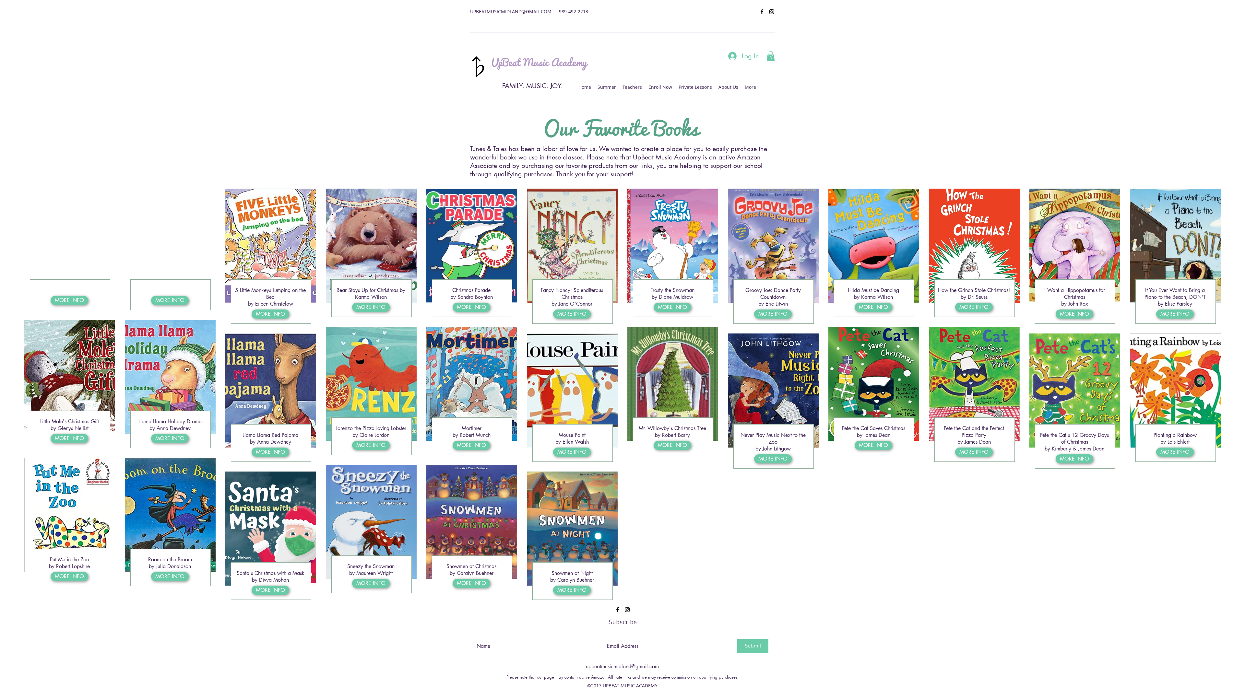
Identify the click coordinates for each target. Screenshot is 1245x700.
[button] (770, 56)
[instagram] (771, 11)
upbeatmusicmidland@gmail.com (622, 666)
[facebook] (762, 11)
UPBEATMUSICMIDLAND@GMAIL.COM (510, 11)
